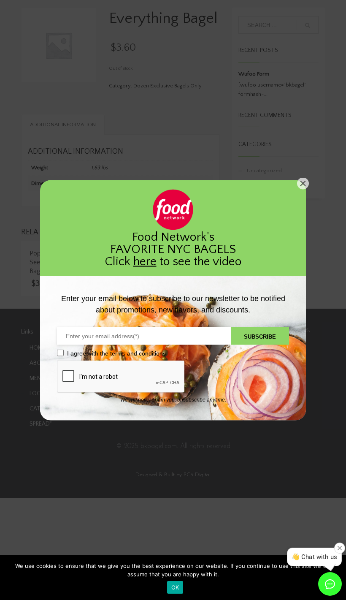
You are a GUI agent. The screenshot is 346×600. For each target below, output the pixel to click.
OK (175, 587)
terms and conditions (138, 353)
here (145, 261)
